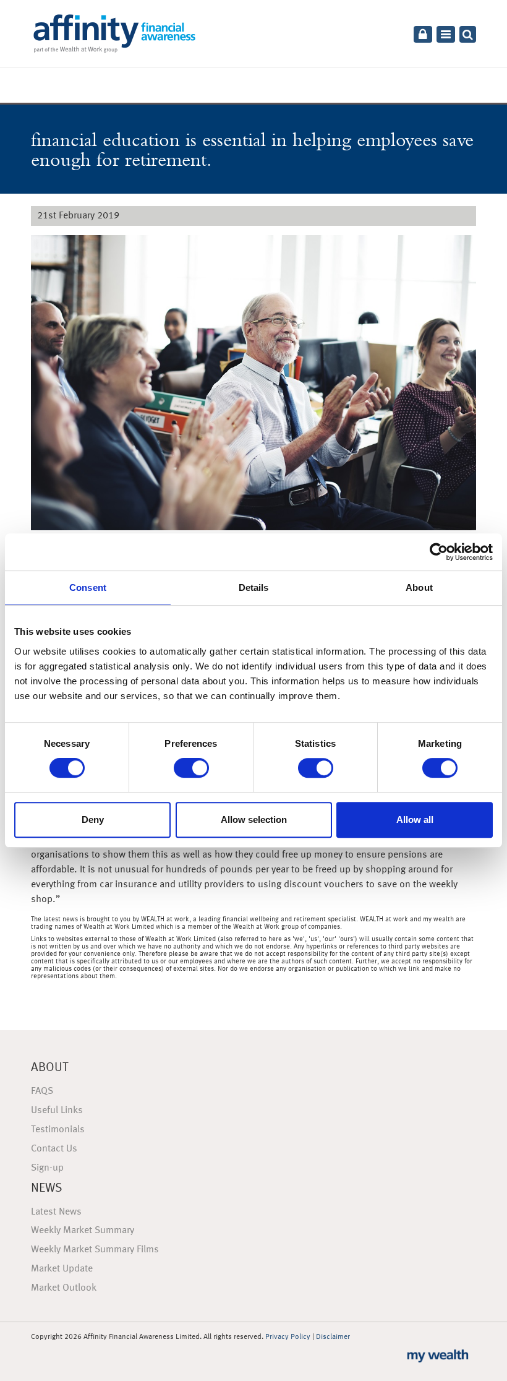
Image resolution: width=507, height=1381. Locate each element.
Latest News (56, 1212)
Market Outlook (63, 1288)
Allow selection (254, 819)
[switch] (191, 768)
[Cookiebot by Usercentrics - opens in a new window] (439, 552)
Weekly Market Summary (82, 1231)
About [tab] (419, 587)
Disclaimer (333, 1337)
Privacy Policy (287, 1337)
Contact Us (54, 1149)
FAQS (42, 1091)
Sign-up (47, 1168)
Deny (93, 819)
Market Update (62, 1269)
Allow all (414, 819)
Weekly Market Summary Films (95, 1250)
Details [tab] (254, 587)
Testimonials (58, 1130)
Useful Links (57, 1111)
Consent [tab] (87, 587)
